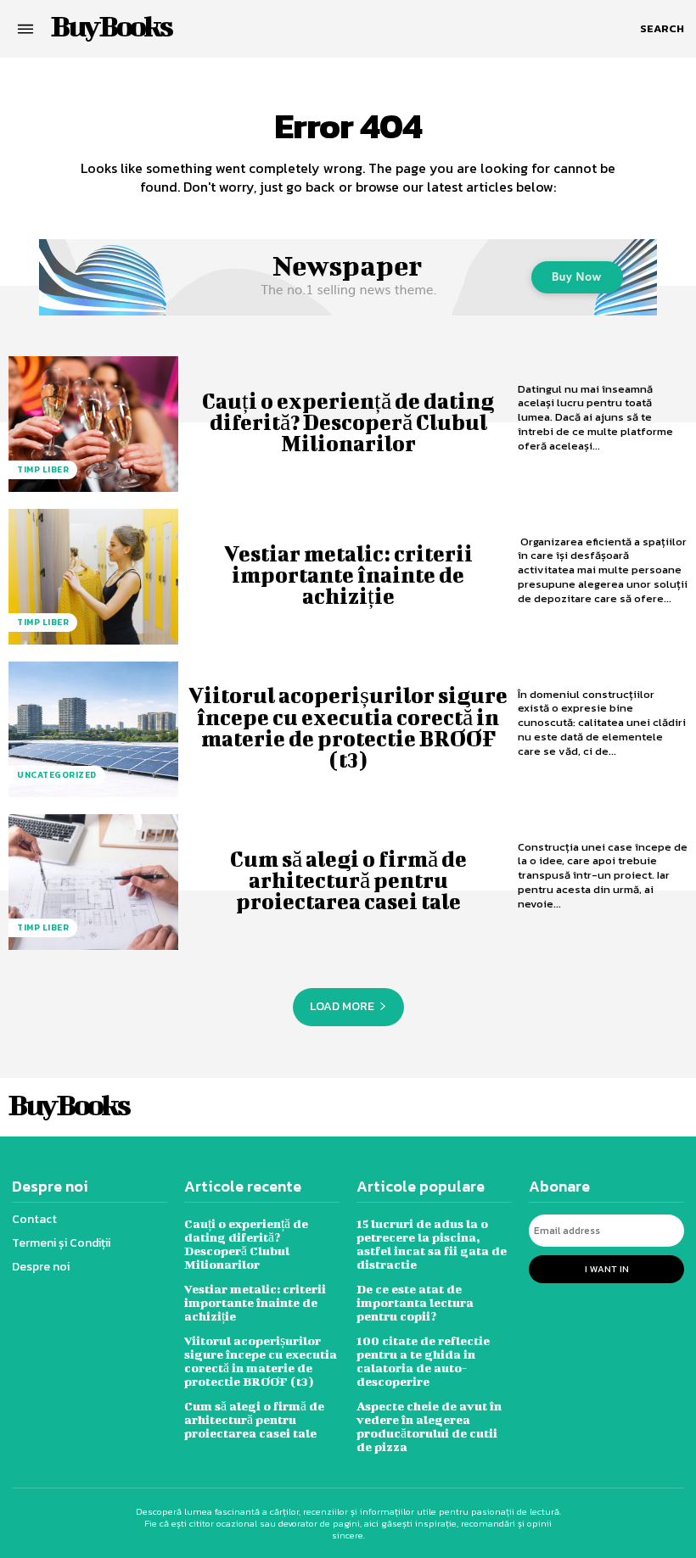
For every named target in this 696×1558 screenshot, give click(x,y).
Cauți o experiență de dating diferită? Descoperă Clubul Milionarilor (348, 421)
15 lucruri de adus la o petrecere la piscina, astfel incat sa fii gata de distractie (431, 1243)
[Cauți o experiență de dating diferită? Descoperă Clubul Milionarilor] (93, 424)
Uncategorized (57, 774)
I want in (607, 1269)
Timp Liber (43, 469)
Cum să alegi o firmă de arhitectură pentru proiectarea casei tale (348, 879)
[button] (662, 29)
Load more (342, 1006)
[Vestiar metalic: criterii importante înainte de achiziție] (93, 577)
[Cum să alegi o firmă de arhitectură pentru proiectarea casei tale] (93, 882)
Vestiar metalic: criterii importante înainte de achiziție (348, 574)
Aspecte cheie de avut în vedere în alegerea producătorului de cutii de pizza (429, 1426)
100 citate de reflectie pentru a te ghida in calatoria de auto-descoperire (423, 1360)
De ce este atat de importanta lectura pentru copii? (415, 1302)
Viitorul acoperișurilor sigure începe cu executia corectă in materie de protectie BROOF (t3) (348, 727)
